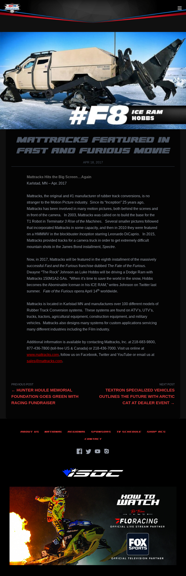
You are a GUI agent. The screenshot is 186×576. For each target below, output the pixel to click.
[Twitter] (88, 451)
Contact (93, 439)
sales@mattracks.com (44, 361)
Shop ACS (156, 432)
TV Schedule (128, 432)
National (53, 432)
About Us (29, 432)
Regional (77, 432)
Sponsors (101, 432)
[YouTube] (97, 451)
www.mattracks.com (43, 355)
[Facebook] (79, 451)
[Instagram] (106, 451)
